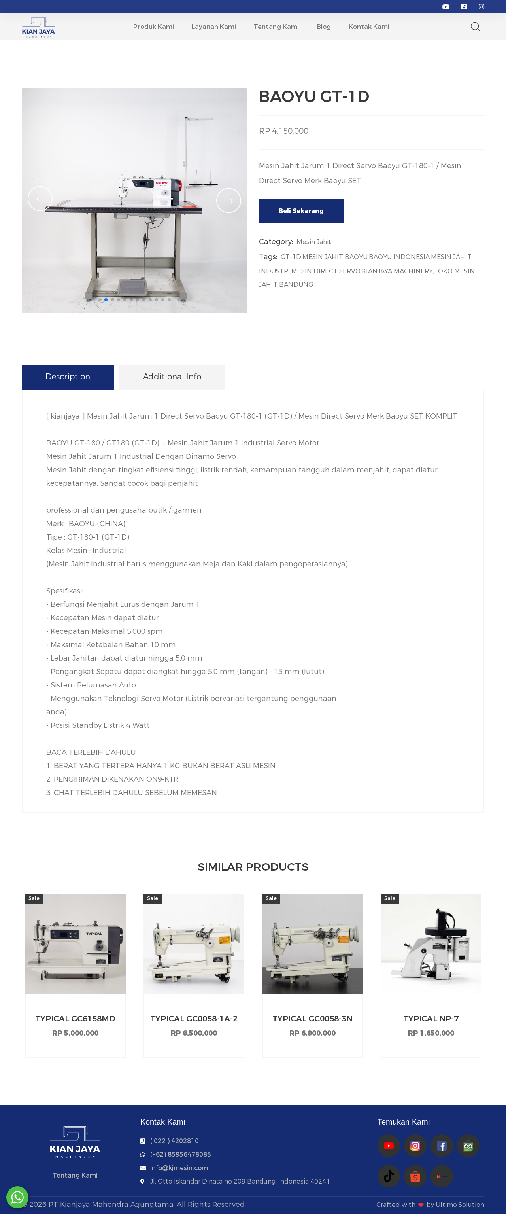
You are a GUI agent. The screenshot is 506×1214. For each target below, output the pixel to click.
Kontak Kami (369, 27)
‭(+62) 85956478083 (180, 1154)
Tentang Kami (276, 27)
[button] (99, 299)
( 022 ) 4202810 (174, 1141)
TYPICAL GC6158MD (75, 1019)
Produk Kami (153, 27)
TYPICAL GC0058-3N (312, 1019)
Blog (324, 27)
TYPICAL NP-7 (431, 1019)
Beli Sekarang (301, 211)
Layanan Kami (214, 27)
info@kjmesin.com (179, 1168)
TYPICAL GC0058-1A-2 (194, 1019)
